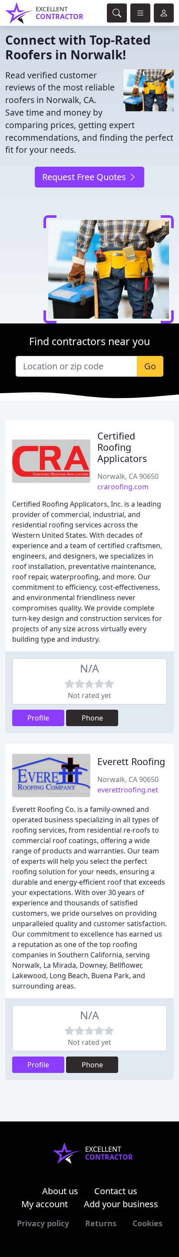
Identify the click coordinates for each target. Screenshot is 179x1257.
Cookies (147, 1223)
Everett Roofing (131, 761)
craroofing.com (123, 486)
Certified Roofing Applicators (122, 447)
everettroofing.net (127, 790)
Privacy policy (43, 1223)
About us (60, 1191)
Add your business (121, 1204)
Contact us (115, 1191)
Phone (92, 718)
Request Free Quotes (85, 177)
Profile (38, 718)
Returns (100, 1223)
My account (44, 1204)
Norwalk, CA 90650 (128, 476)
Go (150, 366)
